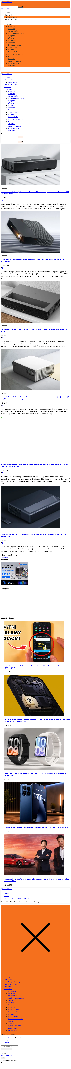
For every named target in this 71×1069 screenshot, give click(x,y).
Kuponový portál (10, 20)
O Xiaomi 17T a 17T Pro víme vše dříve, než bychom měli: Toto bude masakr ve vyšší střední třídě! (36, 827)
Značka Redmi (13, 52)
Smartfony (12, 26)
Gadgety (11, 36)
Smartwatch (12, 47)
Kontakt (7, 894)
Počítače (11, 43)
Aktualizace (12, 66)
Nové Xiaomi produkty (16, 33)
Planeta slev (8, 15)
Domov (7, 13)
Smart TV (11, 59)
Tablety (11, 50)
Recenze (7, 22)
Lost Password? (6, 1056)
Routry (10, 56)
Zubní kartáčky (13, 63)
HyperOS (11, 29)
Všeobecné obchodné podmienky (16, 898)
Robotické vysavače (15, 54)
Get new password (6, 1048)
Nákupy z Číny (13, 31)
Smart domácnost (14, 45)
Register (7, 1042)
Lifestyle (11, 38)
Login (6, 1040)
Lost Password (9, 1038)
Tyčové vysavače (14, 61)
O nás (6, 896)
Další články (8, 24)
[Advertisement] (35, 603)
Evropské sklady (14, 17)
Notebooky (12, 40)
